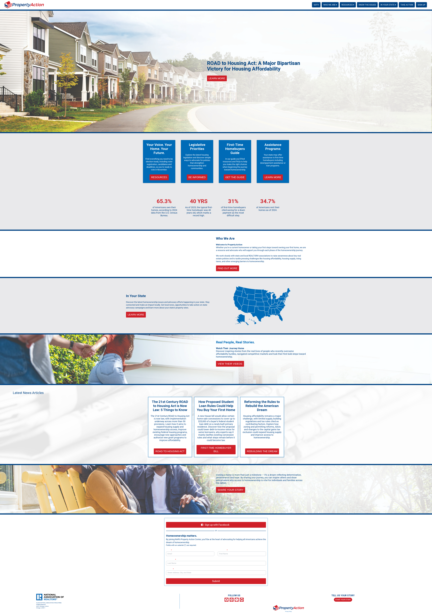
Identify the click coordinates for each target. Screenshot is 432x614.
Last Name (171, 559)
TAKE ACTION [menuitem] (406, 5)
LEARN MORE (217, 78)
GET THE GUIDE (235, 177)
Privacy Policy (288, 611)
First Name (223, 550)
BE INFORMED (197, 177)
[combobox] (216, 572)
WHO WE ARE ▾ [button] (330, 5)
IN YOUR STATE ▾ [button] (388, 5)
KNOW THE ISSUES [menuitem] (367, 5)
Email (169, 550)
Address (170, 569)
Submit (216, 581)
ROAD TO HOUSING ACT (169, 451)
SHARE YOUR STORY (230, 489)
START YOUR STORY (343, 600)
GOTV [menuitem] (316, 5)
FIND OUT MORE (227, 268)
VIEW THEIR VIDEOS (230, 363)
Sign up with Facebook (217, 524)
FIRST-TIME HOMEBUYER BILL (216, 449)
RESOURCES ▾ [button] (347, 5)
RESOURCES (159, 177)
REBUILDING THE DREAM (262, 451)
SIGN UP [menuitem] (421, 5)
